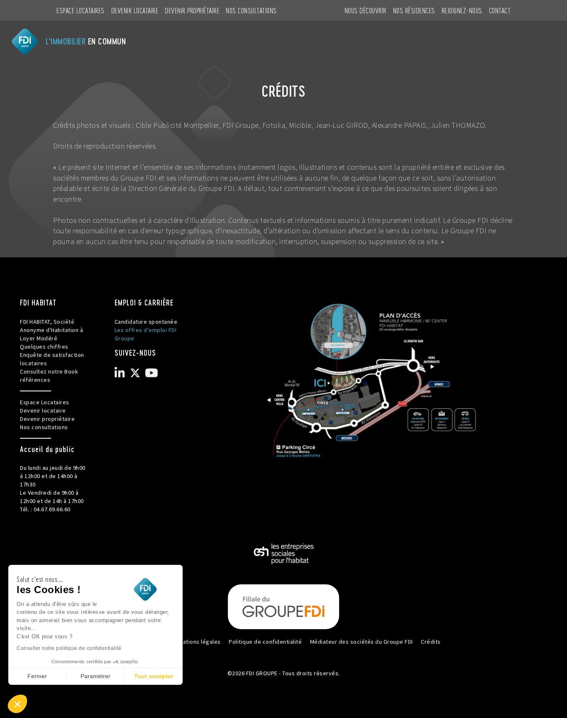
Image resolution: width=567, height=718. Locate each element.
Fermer (37, 676)
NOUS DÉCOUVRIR (365, 10)
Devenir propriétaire (192, 10)
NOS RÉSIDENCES (414, 10)
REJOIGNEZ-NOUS (462, 10)
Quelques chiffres (44, 346)
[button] (17, 704)
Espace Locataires (80, 10)
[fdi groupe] (283, 606)
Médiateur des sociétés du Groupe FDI (361, 641)
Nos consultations (251, 10)
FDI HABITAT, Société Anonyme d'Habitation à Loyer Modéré (51, 330)
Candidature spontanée (146, 321)
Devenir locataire (135, 10)
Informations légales (193, 641)
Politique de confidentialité (265, 641)
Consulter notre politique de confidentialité (69, 648)
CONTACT (500, 10)
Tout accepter (153, 676)
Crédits (431, 641)
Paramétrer (95, 676)
